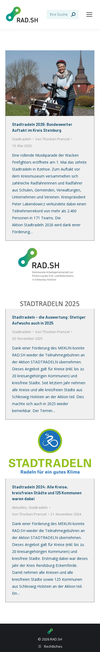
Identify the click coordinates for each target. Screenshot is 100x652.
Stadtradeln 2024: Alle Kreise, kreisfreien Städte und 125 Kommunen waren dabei (47, 492)
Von (52, 139)
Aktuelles (19, 507)
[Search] (73, 14)
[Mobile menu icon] (89, 14)
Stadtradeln (21, 139)
